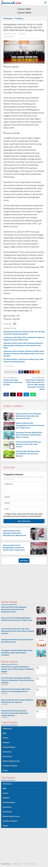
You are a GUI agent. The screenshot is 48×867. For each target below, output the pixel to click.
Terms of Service (30, 864)
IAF (15, 324)
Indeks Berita (17, 864)
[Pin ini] (19, 394)
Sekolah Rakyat (9, 747)
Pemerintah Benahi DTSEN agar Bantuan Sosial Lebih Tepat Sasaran (28, 444)
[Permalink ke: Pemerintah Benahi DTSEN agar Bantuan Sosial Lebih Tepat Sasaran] (9, 445)
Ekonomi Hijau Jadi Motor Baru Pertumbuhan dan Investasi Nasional (28, 453)
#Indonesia (7, 728)
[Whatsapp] (33, 394)
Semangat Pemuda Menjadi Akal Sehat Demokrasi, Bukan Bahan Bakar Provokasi (29, 434)
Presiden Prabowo (10, 766)
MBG (4, 733)
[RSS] (37, 371)
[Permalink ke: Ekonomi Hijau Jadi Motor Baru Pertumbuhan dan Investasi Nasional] (9, 454)
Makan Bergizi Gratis (11, 761)
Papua (5, 770)
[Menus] (45, 2)
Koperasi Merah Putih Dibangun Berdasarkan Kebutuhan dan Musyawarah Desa (28, 416)
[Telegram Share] (26, 394)
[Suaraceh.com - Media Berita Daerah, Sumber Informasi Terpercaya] (11, 2)
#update (6, 742)
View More (24, 561)
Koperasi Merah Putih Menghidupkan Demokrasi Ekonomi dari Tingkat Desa (30, 425)
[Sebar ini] (6, 394)
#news (5, 738)
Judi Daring (7, 756)
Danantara (7, 752)
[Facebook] (20, 371)
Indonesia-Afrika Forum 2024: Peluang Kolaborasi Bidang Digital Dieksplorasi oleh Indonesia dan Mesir (23, 345)
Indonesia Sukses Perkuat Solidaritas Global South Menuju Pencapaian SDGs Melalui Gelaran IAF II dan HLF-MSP (23, 353)
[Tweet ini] (13, 394)
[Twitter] (26, 371)
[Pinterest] (31, 371)
